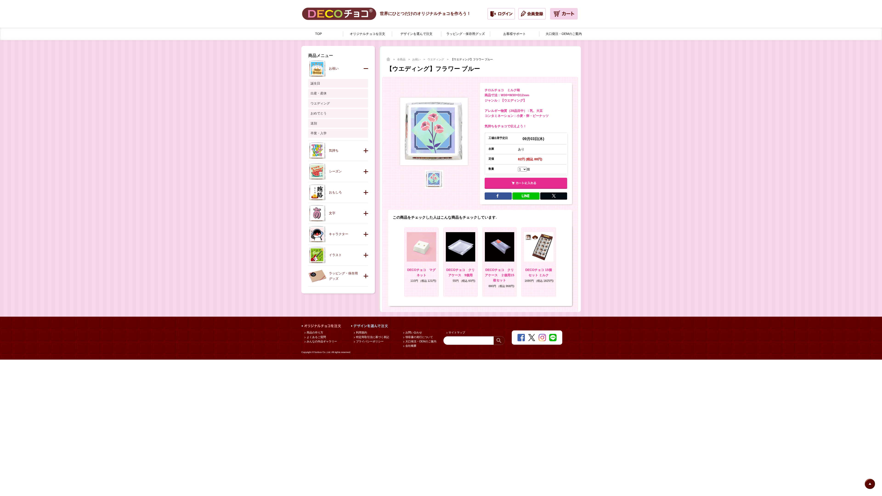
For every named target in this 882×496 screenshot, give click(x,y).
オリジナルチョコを (367, 34)
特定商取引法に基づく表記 (372, 337)
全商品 (401, 59)
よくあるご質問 (316, 337)
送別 (314, 123)
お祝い (416, 59)
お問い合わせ (413, 332)
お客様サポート (514, 34)
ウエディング (436, 59)
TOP (318, 34)
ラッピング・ (465, 34)
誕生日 (315, 83)
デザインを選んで (416, 34)
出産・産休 (319, 93)
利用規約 (361, 332)
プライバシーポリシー (369, 341)
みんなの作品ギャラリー (321, 341)
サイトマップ (456, 332)
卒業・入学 (319, 133)
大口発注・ (564, 34)
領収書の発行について (419, 337)
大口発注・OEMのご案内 (420, 341)
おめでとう (319, 113)
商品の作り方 (314, 332)
